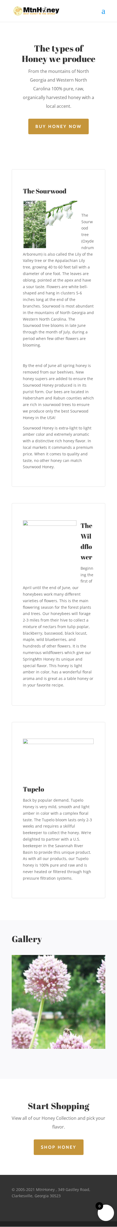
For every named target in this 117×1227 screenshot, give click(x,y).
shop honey (58, 1147)
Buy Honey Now (58, 126)
